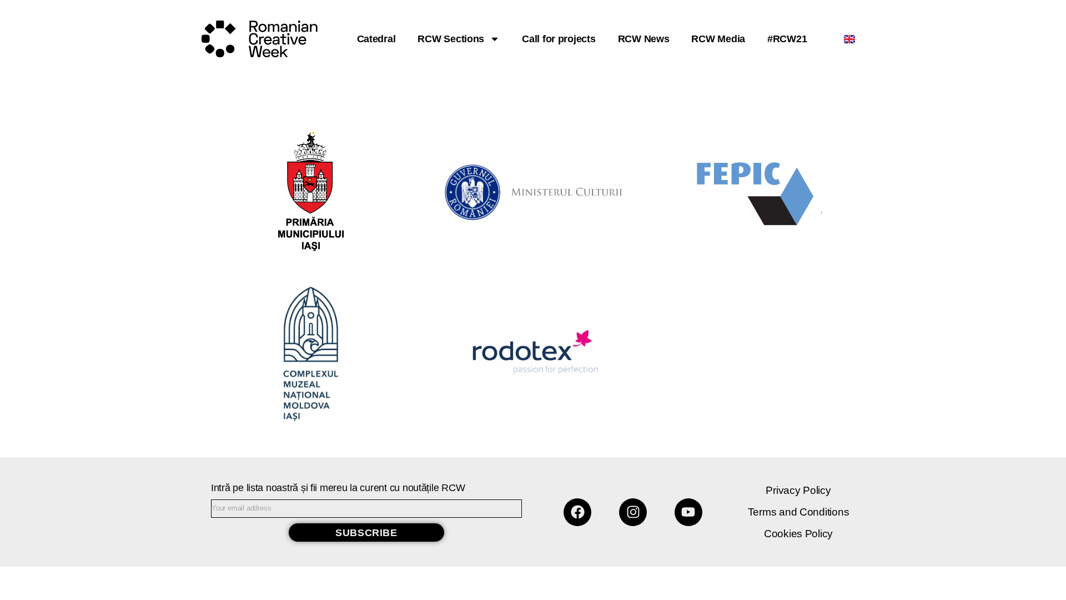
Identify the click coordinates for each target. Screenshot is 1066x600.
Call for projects (558, 38)
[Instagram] (633, 512)
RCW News (644, 38)
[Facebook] (577, 512)
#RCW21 (787, 38)
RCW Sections (451, 38)
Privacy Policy (798, 490)
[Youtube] (688, 512)
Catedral (376, 38)
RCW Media (718, 38)
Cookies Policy (798, 533)
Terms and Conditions (798, 512)
